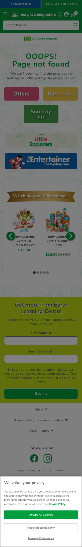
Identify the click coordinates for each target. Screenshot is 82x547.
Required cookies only (41, 528)
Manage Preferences (41, 538)
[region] (41, 511)
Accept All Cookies (41, 515)
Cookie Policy (57, 504)
